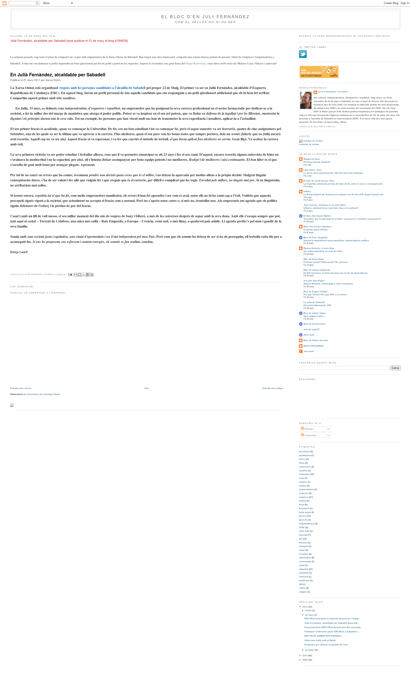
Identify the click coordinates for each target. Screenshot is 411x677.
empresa (303, 493)
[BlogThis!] (79, 274)
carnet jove (305, 467)
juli (300, 539)
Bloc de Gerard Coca (314, 324)
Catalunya (304, 474)
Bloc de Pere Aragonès (316, 237)
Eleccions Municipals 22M (317, 305)
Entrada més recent (20, 388)
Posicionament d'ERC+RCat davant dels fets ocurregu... (333, 627)
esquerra (303, 497)
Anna (301, 463)
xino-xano (309, 351)
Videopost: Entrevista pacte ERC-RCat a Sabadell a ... (332, 631)
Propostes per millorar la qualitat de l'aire (326, 644)
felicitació (304, 508)
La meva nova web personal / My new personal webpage (333, 173)
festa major (305, 512)
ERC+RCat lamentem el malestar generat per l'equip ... (332, 618)
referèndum (305, 557)
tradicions (304, 580)
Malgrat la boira (312, 159)
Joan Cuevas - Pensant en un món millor (325, 205)
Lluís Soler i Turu (312, 170)
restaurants (305, 561)
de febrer (310, 650)
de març (309, 615)
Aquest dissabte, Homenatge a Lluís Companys (328, 283)
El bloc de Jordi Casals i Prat (319, 181)
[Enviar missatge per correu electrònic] (70, 274)
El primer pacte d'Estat (315, 229)
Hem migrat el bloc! (314, 316)
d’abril (308, 610)
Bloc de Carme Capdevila (317, 270)
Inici (146, 388)
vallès (302, 588)
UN (300, 584)
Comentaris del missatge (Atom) (43, 394)
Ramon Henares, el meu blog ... (320, 248)
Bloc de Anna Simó (313, 259)
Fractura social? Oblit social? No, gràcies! (326, 262)
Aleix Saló (309, 335)
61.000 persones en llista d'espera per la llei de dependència (336, 273)
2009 (305, 660)
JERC (302, 527)
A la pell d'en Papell (314, 280)
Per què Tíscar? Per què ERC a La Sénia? (325, 294)
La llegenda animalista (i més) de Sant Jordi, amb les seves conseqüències (343, 184)
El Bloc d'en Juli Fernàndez (205, 16)
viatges (303, 592)
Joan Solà (304, 531)
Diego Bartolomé (196, 63)
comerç (303, 482)
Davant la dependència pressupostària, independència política (336, 240)
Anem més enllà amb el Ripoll (320, 640)
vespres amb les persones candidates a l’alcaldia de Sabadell (102, 87)
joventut (303, 535)
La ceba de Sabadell (314, 302)
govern (302, 516)
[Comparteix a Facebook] (88, 274)
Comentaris (310, 435)
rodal (301, 565)
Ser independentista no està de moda (323, 251)
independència (306, 523)
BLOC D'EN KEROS (313, 346)
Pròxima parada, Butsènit (317, 162)
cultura (302, 486)
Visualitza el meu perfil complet (317, 127)
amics (302, 459)
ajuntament (305, 455)
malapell (303, 546)
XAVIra (307, 191)
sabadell (303, 569)
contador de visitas (309, 144)
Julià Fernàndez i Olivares (333, 92)
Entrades (309, 429)
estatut (302, 501)
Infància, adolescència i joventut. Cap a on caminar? (331, 208)
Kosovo (303, 542)
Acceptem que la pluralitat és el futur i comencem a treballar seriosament (342, 219)
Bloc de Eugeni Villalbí (315, 291)
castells (303, 470)
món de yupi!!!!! (312, 329)
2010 (305, 655)
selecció (303, 576)
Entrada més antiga (272, 388)
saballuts (304, 573)
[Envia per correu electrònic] (75, 274)
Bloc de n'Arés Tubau (315, 313)
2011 (305, 607)
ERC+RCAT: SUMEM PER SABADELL (323, 636)
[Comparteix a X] (84, 274)
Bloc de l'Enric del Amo (316, 340)
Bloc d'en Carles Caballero (317, 226)
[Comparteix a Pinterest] (92, 274)
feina (301, 504)
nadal (302, 550)
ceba (301, 478)
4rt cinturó (304, 451)
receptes (303, 554)
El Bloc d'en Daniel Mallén (317, 216)
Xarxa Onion (53, 80)
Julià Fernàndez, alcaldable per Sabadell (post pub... (331, 623)
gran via (303, 520)
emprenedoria (306, 489)
